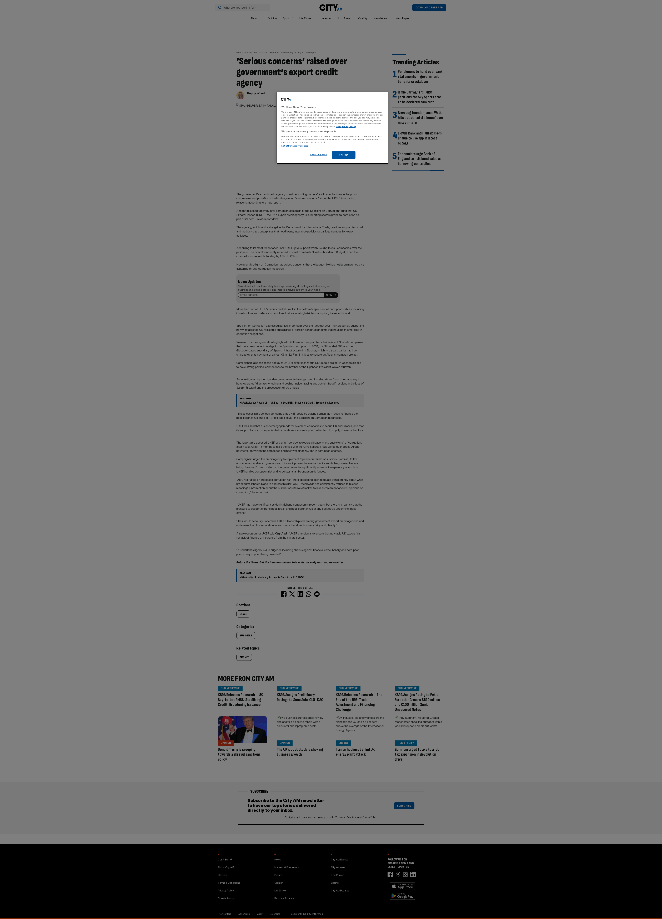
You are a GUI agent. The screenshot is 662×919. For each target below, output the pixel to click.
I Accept (343, 154)
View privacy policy (346, 126)
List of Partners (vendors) (294, 145)
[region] (332, 128)
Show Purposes (318, 154)
